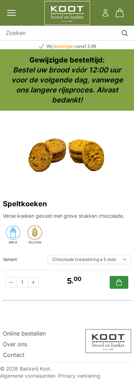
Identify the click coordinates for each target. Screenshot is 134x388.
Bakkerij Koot (35, 369)
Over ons (15, 344)
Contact (14, 354)
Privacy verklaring (79, 376)
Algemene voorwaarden (27, 376)
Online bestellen (24, 333)
